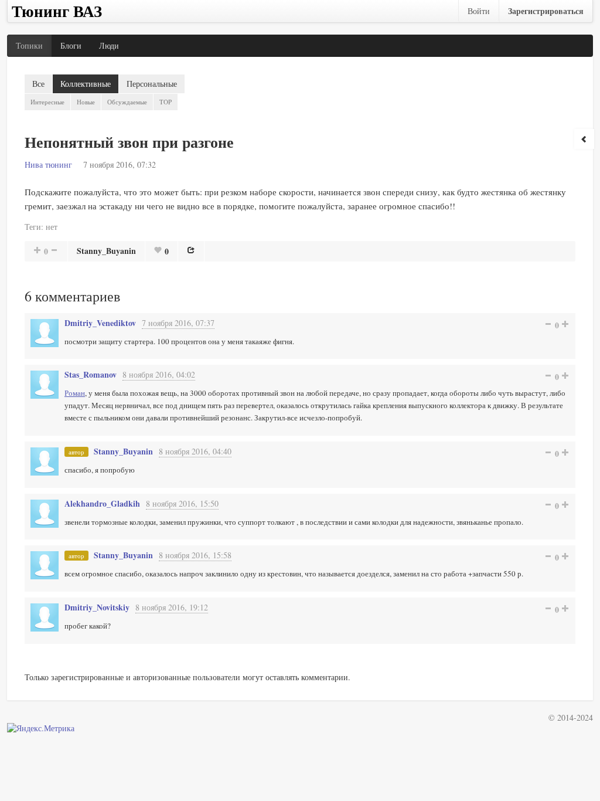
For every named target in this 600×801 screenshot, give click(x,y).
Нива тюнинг (48, 164)
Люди (109, 45)
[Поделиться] (191, 250)
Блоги (70, 45)
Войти (479, 10)
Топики (29, 45)
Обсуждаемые (127, 101)
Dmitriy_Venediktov (100, 323)
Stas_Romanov (90, 374)
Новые (86, 101)
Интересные (47, 101)
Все (38, 83)
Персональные (152, 83)
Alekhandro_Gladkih (102, 503)
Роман (74, 393)
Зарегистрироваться (546, 11)
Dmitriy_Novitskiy (96, 607)
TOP (165, 101)
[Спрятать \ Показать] (584, 139)
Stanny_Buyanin (106, 251)
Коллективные (85, 83)
